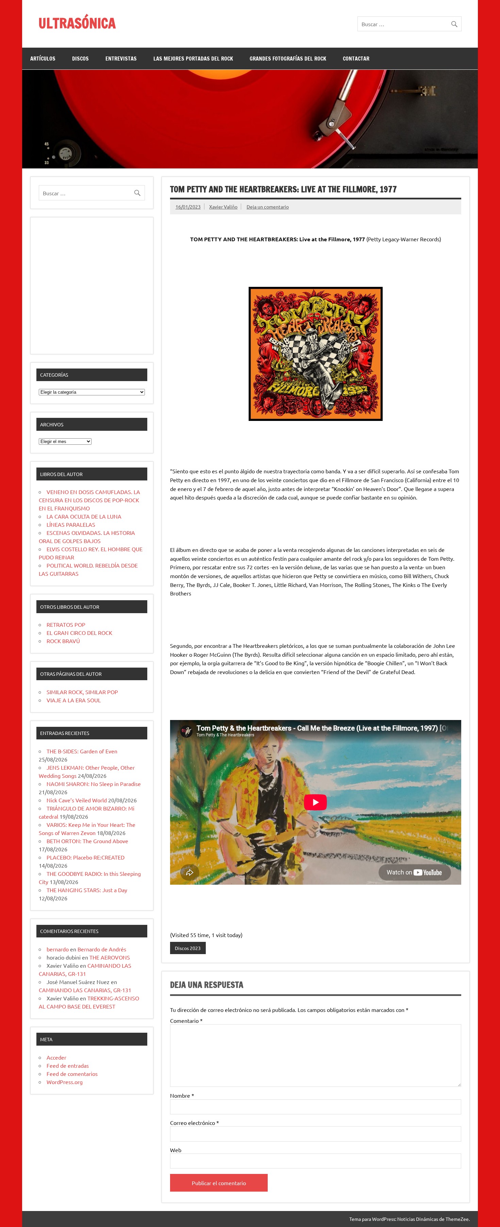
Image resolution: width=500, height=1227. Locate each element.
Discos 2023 (188, 948)
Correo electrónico (194, 1122)
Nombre (182, 1095)
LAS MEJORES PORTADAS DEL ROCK (193, 58)
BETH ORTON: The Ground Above (87, 840)
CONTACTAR (356, 58)
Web (175, 1149)
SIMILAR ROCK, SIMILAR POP (82, 691)
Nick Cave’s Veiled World (77, 800)
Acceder (56, 1057)
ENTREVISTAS (121, 58)
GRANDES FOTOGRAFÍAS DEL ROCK (288, 58)
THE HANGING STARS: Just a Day (87, 889)
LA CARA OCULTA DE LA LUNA (84, 516)
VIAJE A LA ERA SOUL (74, 700)
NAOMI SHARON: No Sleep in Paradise (94, 783)
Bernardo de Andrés (102, 949)
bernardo (58, 949)
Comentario (186, 1020)
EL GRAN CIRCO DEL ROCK (79, 632)
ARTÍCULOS (42, 58)
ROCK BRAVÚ (63, 640)
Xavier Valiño (223, 206)
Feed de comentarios (72, 1073)
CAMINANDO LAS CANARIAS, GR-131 (85, 989)
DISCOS (80, 58)
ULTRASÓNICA (77, 23)
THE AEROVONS (109, 957)
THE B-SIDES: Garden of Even (82, 751)
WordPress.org (65, 1081)
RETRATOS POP (66, 624)
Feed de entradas (68, 1065)
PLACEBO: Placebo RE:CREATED (85, 857)
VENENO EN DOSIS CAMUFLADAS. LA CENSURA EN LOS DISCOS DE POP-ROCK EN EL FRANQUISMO (89, 499)
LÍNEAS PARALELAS (71, 524)
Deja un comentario (268, 206)
